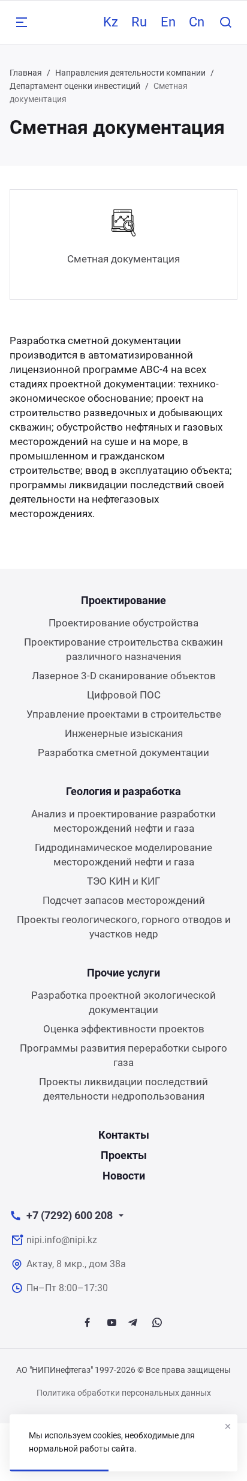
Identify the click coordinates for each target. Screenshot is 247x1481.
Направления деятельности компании (130, 72)
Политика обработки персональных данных (124, 1393)
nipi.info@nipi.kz (61, 1240)
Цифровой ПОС (124, 695)
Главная (26, 72)
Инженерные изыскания (124, 733)
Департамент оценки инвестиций (75, 86)
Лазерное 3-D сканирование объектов (124, 676)
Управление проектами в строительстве (123, 714)
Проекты (124, 1155)
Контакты (123, 1134)
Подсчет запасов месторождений (124, 900)
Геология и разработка (123, 791)
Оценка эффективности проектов (123, 1029)
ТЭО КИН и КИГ (123, 881)
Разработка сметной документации (123, 753)
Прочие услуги (123, 972)
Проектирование (123, 600)
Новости (124, 1175)
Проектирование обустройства (123, 623)
